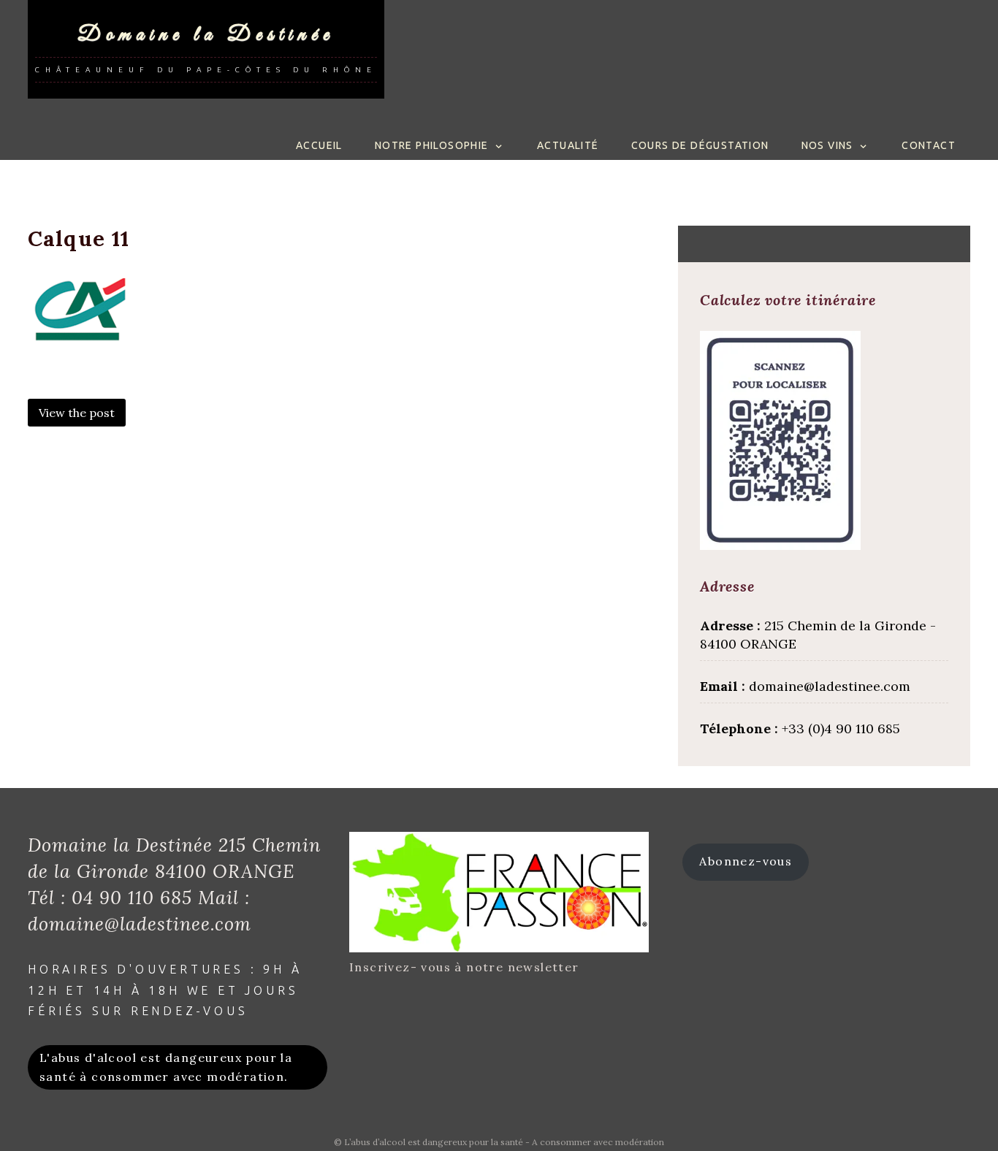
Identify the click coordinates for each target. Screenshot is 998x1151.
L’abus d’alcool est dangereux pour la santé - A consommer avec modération (504, 1141)
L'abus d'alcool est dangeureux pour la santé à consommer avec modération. (165, 1067)
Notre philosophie (432, 145)
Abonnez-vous (745, 861)
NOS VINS (827, 145)
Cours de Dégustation (700, 145)
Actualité (568, 145)
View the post (77, 412)
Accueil (319, 145)
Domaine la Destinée (206, 34)
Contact (929, 145)
